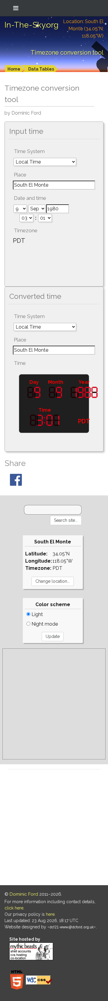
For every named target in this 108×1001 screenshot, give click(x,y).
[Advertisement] (54, 704)
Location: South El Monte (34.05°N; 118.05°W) (83, 29)
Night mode (44, 624)
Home (14, 69)
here (50, 914)
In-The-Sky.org (31, 24)
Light (36, 614)
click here (13, 908)
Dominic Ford (24, 894)
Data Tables (41, 69)
